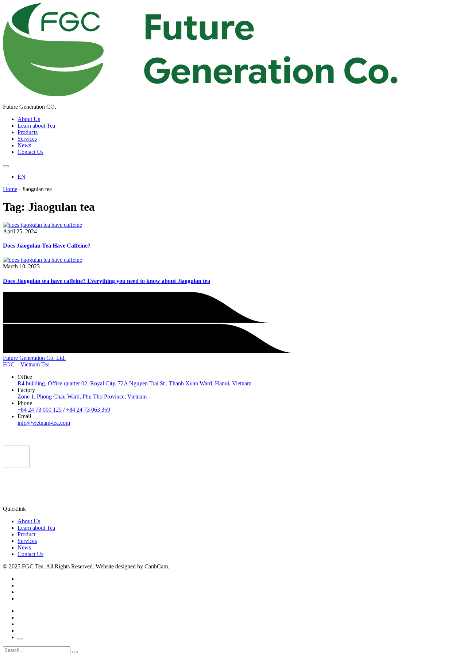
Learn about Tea (36, 126)
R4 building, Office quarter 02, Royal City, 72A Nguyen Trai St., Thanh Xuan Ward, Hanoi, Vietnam (134, 383)
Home (10, 189)
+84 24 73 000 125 (40, 410)
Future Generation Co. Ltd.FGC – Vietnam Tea (34, 361)
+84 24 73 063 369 (88, 410)
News (24, 145)
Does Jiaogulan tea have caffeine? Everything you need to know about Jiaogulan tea (106, 281)
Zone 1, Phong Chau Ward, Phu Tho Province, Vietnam (82, 396)
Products (28, 132)
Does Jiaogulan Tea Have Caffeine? (46, 245)
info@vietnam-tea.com (44, 423)
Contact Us (30, 152)
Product (26, 534)
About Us (29, 119)
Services (27, 139)
